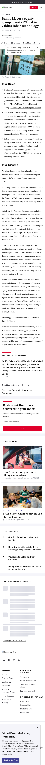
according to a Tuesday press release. (25, 107)
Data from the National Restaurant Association (21, 210)
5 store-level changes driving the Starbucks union (22, 515)
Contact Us (6, 682)
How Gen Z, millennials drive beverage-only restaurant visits (24, 548)
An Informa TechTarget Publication (22, 2)
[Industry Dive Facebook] (8, 660)
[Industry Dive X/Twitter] (13, 660)
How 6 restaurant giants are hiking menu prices (19, 473)
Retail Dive (24, 712)
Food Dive (24, 701)
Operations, (27, 390)
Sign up (33, 7)
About (4, 674)
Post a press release (18, 641)
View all (6, 641)
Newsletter (6, 685)
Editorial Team (7, 678)
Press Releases (8, 696)
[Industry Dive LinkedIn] (3, 660)
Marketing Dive (26, 709)
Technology (7, 393)
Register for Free (11, 760)
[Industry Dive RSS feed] (18, 660)
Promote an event (27, 691)
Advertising (24, 677)
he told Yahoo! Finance (18, 297)
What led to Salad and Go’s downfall (22, 558)
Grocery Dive (25, 705)
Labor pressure (10, 138)
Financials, (17, 390)
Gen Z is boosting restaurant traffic (23, 538)
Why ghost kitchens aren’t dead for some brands (24, 568)
